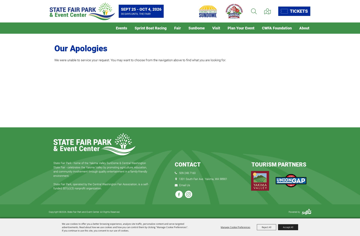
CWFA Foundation (277, 28)
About (304, 28)
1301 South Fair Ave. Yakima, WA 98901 (203, 179)
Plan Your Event (241, 28)
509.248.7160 (187, 173)
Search (254, 11)
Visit (216, 28)
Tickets (299, 11)
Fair (177, 28)
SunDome (196, 28)
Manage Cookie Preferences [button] (235, 227)
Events (121, 28)
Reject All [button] (266, 227)
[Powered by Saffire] (306, 212)
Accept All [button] (288, 227)
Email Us (184, 185)
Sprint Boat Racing (151, 28)
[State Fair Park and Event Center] (82, 11)
